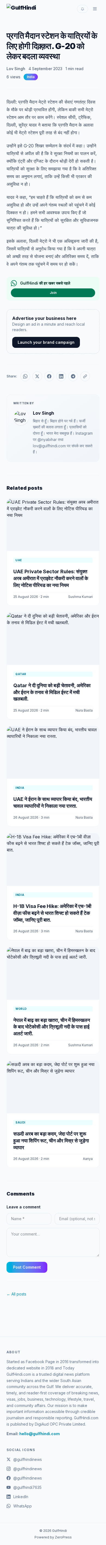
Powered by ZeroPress (53, 1537)
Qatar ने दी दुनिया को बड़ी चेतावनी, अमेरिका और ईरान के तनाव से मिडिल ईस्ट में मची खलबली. (52, 692)
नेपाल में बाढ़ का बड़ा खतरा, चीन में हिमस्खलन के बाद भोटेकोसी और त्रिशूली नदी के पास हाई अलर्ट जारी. (51, 1027)
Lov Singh (16, 68)
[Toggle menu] (94, 8)
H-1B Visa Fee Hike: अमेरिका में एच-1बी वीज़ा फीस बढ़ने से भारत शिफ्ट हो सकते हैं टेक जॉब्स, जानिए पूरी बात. (52, 913)
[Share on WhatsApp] (25, 376)
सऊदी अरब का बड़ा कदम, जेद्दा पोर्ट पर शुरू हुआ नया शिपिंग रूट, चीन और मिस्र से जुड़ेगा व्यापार (51, 1140)
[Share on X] (37, 376)
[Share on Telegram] (73, 376)
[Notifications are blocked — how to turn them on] (82, 9)
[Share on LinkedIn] (61, 376)
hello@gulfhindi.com (39, 1433)
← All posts (16, 1294)
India (31, 77)
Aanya (88, 1159)
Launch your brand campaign (46, 342)
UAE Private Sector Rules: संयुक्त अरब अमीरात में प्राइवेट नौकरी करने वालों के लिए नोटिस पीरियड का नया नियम (50, 578)
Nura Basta (84, 710)
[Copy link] (85, 376)
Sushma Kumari (80, 597)
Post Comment (27, 1267)
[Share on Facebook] (49, 376)
